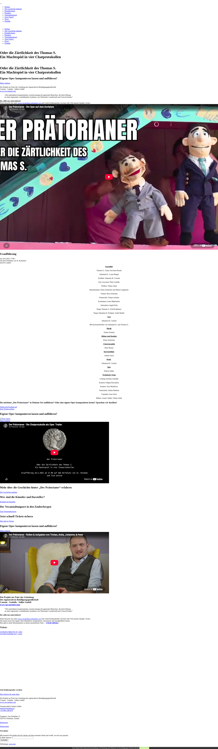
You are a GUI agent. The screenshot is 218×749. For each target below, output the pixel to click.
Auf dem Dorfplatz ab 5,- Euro (11, 634)
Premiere (8, 13)
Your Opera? (9, 17)
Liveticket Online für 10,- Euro (11, 632)
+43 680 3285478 (6, 710)
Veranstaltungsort (11, 15)
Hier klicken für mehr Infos (10, 694)
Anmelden (4, 740)
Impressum (4, 723)
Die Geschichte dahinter (13, 9)
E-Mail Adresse (6, 738)
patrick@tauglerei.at (7, 708)
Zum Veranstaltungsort (8, 511)
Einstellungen (144, 748)
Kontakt (7, 21)
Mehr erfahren (5, 83)
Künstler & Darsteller (7, 502)
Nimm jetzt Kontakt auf (8, 407)
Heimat (7, 7)
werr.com (12, 744)
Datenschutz (4, 726)
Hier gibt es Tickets (7, 521)
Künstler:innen (10, 11)
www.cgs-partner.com (8, 91)
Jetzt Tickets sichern (7, 409)
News (7, 19)
